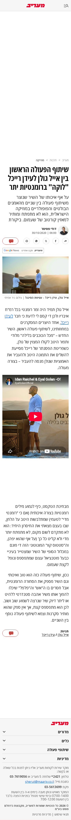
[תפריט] (67, 6)
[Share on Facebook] (55, 241)
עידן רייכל (48, 635)
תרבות (53, 160)
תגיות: (64, 631)
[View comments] (10, 241)
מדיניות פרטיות (41, 814)
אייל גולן (63, 635)
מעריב (65, 160)
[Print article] (26, 241)
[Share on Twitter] (46, 241)
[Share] (65, 241)
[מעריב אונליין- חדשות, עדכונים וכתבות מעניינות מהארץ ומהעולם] (35, 5)
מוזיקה (40, 160)
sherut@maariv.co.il (39, 781)
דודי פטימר (48, 229)
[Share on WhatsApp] (36, 241)
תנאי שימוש (61, 814)
